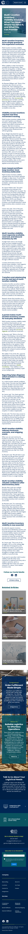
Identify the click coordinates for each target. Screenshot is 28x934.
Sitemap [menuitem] (10, 930)
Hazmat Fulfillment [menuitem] (7, 911)
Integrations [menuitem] (5, 891)
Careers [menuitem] (17, 888)
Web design (10, 928)
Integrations (14, 707)
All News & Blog (14, 580)
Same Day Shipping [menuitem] (20, 907)
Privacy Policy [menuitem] (5, 930)
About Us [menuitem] (17, 882)
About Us (14, 756)
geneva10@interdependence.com (14, 843)
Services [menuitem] (5, 896)
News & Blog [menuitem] (5, 882)
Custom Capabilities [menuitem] (18, 911)
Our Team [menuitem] (17, 885)
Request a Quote (18, 2)
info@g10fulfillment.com (14, 841)
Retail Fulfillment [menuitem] (6, 907)
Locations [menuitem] (4, 885)
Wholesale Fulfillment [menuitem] (17, 904)
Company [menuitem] (5, 875)
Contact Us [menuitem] (5, 888)
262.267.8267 (14, 838)
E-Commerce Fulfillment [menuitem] (5, 904)
